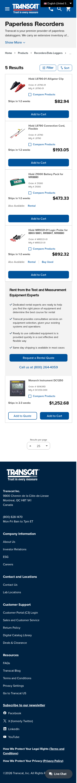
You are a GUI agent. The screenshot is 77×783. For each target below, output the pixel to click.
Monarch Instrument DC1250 (45, 380)
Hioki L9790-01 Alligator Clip (46, 78)
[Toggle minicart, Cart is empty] (68, 9)
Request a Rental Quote (38, 358)
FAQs (6, 663)
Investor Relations (14, 549)
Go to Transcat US (14, 693)
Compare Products (44, 94)
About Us (9, 542)
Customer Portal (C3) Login (20, 612)
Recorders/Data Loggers (48, 53)
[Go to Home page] (26, 9)
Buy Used (47, 261)
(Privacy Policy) (53, 761)
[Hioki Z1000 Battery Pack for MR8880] (17, 183)
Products (23, 53)
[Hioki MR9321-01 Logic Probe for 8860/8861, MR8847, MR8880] (17, 239)
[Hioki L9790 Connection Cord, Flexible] (17, 134)
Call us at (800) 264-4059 (38, 367)
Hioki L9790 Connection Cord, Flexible (46, 127)
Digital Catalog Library (17, 635)
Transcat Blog (12, 670)
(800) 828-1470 (13, 517)
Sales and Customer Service (21, 620)
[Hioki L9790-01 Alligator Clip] (17, 86)
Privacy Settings (13, 686)
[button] (48, 68)
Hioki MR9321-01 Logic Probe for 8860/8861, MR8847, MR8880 (48, 232)
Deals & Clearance (15, 643)
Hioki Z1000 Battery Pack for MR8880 (45, 176)
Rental (32, 205)
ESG (5, 557)
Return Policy (11, 627)
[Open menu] (7, 9)
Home (8, 53)
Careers (8, 564)
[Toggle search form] (59, 9)
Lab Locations (12, 592)
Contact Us (10, 585)
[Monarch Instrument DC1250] (17, 388)
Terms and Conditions (17, 678)
